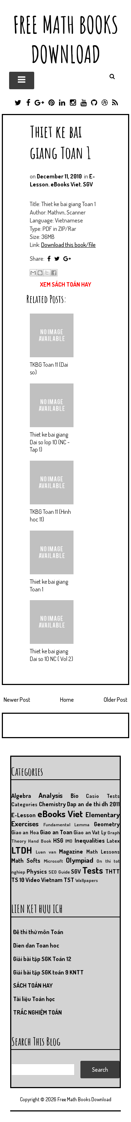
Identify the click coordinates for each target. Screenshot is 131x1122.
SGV (88, 184)
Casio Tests (103, 795)
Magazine (71, 851)
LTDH (21, 850)
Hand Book (39, 841)
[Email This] (33, 272)
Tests (92, 870)
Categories (24, 804)
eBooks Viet (66, 184)
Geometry (107, 824)
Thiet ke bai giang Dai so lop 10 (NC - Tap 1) (50, 442)
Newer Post (17, 699)
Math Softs (25, 860)
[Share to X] (47, 272)
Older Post (115, 699)
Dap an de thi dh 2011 (93, 804)
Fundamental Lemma (66, 824)
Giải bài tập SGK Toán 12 (42, 958)
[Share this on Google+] (67, 258)
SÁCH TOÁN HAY (33, 985)
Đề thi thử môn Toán (38, 932)
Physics (37, 871)
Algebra (21, 795)
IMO (68, 841)
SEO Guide (59, 872)
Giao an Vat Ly (90, 832)
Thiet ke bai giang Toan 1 (60, 142)
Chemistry (52, 804)
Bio (75, 795)
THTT (112, 871)
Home (67, 699)
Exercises (25, 823)
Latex (113, 840)
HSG (58, 840)
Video (32, 879)
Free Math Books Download (65, 39)
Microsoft (53, 861)
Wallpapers (86, 880)
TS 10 (17, 879)
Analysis (51, 795)
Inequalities (90, 840)
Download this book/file (68, 244)
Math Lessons (103, 851)
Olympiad (79, 860)
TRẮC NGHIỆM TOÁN (37, 1012)
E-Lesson (23, 815)
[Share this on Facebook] (48, 258)
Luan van (46, 852)
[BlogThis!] (40, 272)
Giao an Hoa (25, 832)
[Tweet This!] (56, 258)
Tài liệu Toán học (34, 999)
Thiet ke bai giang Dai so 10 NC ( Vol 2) (51, 654)
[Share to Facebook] (53, 272)
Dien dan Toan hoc (36, 945)
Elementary (103, 814)
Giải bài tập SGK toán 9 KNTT (48, 972)
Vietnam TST (57, 879)
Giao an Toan (56, 832)
